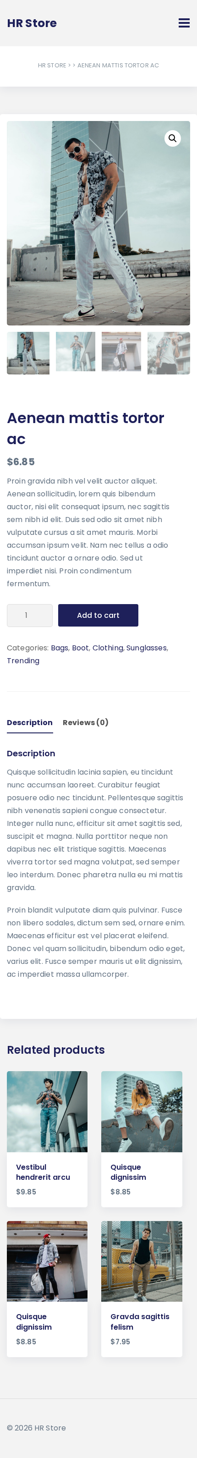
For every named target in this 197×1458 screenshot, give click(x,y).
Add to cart (98, 615)
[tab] (34, 721)
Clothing (108, 648)
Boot (80, 648)
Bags (60, 648)
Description (30, 722)
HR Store (52, 65)
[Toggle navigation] (184, 23)
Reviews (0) (86, 722)
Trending (23, 660)
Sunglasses (146, 648)
